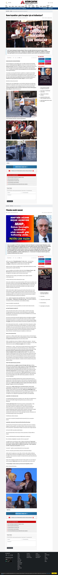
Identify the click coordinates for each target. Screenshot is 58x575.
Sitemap (46, 557)
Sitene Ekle (46, 558)
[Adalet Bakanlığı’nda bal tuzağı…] (45, 271)
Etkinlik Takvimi (38, 557)
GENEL (10, 6)
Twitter (41, 61)
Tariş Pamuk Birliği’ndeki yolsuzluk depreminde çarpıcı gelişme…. (18, 184)
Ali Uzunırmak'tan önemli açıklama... (13, 182)
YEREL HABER (26, 6)
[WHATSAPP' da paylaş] (17, 57)
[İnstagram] (6, 555)
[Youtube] (12, 555)
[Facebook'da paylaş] (13, 57)
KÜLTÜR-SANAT (48, 6)
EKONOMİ (22, 6)
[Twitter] (10, 555)
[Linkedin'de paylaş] (21, 57)
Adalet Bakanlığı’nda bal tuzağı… (45, 277)
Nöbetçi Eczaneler (29, 557)
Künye (45, 553)
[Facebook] (8, 555)
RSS (46, 63)
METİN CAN (30, 6)
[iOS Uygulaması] (11, 559)
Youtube (41, 63)
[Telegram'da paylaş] (19, 57)
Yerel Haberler (29, 556)
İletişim (46, 561)
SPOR (52, 6)
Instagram (48, 61)
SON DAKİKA (6, 6)
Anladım (54, 573)
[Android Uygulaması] (11, 561)
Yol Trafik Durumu (38, 556)
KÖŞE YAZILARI (37, 6)
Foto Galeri (28, 553)
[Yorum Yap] (32, 57)
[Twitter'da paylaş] (15, 57)
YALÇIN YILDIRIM (33, 6)
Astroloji (37, 553)
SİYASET (16, 6)
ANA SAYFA (7, 11)
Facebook (41, 259)
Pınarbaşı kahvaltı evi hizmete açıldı (13, 180)
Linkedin (47, 259)
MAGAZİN (44, 6)
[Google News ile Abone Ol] (9, 57)
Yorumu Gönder (9, 201)
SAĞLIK (41, 6)
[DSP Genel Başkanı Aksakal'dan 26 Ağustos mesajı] (45, 71)
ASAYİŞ (19, 6)
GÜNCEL (13, 6)
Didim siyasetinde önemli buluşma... (13, 525)
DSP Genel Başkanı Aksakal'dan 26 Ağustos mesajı (16, 177)
